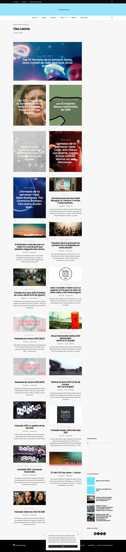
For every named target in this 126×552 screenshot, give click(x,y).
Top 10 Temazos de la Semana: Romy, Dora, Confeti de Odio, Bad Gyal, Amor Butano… (47, 63)
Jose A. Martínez (33, 298)
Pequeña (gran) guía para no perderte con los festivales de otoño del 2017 (65, 245)
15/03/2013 (62, 476)
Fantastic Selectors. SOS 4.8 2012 (29, 511)
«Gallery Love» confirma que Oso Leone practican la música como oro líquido (29, 153)
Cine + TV (64, 17)
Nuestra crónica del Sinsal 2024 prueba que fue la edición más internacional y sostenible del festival (103, 517)
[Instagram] (101, 533)
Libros (73, 17)
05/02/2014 (26, 431)
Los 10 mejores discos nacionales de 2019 (65, 107)
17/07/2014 (26, 342)
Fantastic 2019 (68, 100)
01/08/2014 (60, 344)
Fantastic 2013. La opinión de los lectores (30, 426)
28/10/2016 (61, 295)
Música (35, 17)
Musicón (50, 56)
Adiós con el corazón (103, 481)
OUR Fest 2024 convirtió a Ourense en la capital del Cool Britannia (104, 498)
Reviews (32, 143)
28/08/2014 (24, 298)
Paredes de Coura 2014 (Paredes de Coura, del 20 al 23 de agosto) (29, 293)
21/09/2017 (62, 251)
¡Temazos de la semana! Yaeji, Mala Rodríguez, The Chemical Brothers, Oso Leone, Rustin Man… (29, 199)
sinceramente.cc (71, 274)
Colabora (24, 2)
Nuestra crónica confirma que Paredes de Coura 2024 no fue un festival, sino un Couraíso (104, 508)
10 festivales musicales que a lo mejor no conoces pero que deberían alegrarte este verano (29, 247)
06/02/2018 (62, 206)
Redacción (33, 252)
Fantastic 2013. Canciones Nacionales (29, 470)
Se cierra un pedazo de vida (103, 490)
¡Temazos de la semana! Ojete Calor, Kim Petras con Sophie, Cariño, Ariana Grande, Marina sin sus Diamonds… (65, 153)
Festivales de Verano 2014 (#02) (29, 338)
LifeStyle (53, 17)
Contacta (16, 2)
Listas (34, 422)
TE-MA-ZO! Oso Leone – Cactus (65, 472)
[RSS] (104, 533)
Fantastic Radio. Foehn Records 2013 (66, 431)
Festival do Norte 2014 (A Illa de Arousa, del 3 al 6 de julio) (65, 384)
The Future (83, 17)
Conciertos (27, 289)
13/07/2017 (26, 252)
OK (63, 546)
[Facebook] (95, 533)
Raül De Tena (69, 295)
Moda (44, 17)
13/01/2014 (61, 436)
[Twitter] (98, 533)
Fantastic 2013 (27, 422)
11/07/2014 (60, 390)
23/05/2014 (26, 385)
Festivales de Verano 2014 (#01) (30, 382)
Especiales (32, 241)
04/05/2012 (26, 515)
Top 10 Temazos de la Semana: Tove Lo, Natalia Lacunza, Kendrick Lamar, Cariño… (29, 107)
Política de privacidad (36, 2)
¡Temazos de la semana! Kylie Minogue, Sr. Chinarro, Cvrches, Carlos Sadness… (65, 200)
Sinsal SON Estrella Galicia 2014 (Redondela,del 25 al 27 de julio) (65, 338)
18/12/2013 (25, 475)
